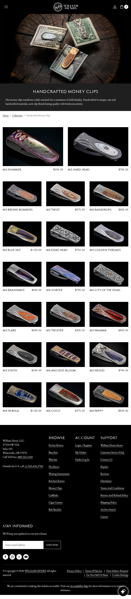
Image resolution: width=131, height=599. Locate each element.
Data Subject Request (117, 571)
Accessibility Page (79, 586)
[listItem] (95, 575)
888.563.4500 (25, 457)
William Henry (35, 571)
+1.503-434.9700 (33, 466)
